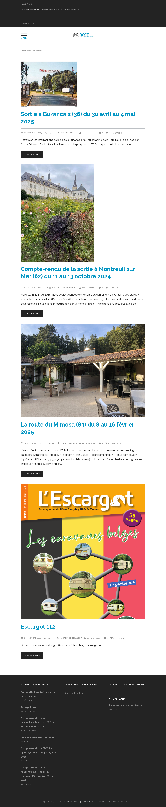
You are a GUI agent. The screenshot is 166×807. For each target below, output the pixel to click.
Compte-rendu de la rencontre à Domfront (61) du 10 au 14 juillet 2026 (38, 722)
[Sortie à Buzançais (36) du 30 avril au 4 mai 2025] (83, 84)
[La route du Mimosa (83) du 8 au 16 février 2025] (83, 370)
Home (23, 51)
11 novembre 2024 (33, 443)
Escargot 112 (38, 626)
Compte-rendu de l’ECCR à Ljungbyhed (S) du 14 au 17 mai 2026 (38, 752)
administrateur (89, 133)
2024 (30, 51)
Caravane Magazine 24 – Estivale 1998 (58, 9)
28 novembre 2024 (33, 133)
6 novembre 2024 (33, 638)
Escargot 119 (28, 707)
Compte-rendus (69, 288)
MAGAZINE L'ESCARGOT (71, 638)
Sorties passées (69, 133)
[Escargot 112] (83, 551)
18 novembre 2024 (33, 288)
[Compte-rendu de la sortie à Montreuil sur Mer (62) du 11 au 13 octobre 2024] (83, 213)
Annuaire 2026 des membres (37, 737)
